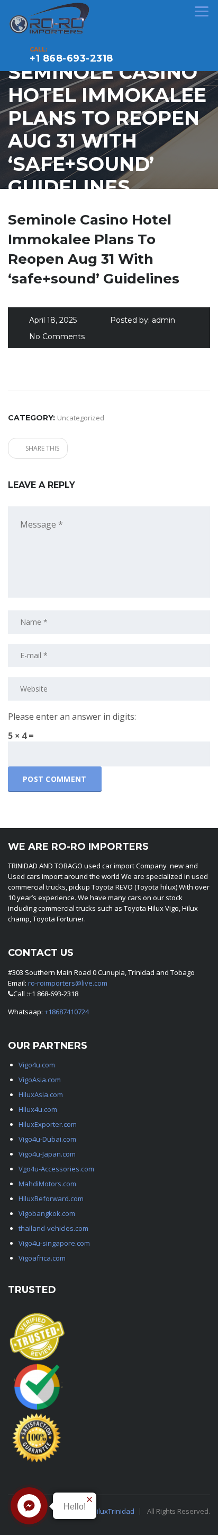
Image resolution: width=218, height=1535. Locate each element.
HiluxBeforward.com (51, 1198)
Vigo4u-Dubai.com (47, 1139)
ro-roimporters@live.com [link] (67, 983)
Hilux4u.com (38, 1109)
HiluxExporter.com (48, 1124)
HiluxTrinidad (113, 1511)
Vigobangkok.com (47, 1213)
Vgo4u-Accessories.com (56, 1169)
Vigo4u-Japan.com (47, 1154)
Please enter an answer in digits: (72, 716)
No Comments (57, 336)
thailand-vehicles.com (54, 1228)
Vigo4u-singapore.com (54, 1243)
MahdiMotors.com (47, 1183)
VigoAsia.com (40, 1079)
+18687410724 (66, 1011)
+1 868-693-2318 (71, 58)
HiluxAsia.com (41, 1094)
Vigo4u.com (37, 1065)
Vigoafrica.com (42, 1258)
